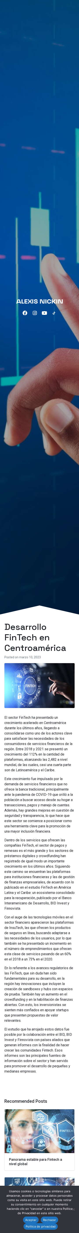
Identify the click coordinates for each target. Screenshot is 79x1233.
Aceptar (30, 1220)
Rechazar (49, 1220)
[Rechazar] (73, 1209)
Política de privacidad (41, 1226)
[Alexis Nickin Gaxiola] (39, 301)
